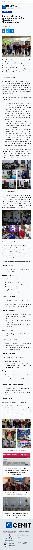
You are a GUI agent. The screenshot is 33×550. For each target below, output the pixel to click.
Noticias (7, 11)
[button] (3, 31)
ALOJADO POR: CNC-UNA (23, 544)
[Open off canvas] (30, 6)
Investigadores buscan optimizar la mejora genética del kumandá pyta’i (16, 515)
